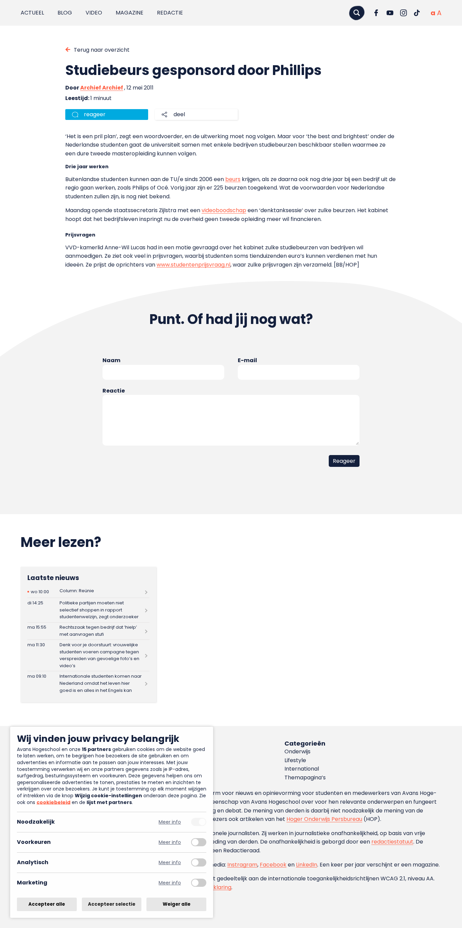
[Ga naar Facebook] (376, 13)
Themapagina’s (305, 777)
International (301, 769)
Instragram (242, 865)
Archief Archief (101, 88)
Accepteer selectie (111, 904)
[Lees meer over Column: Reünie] (88, 592)
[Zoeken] (356, 12)
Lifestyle (295, 760)
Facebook (273, 865)
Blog (64, 13)
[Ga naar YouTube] (390, 13)
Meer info (170, 822)
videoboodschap (224, 210)
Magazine (129, 13)
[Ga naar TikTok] (417, 13)
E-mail (247, 360)
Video (94, 13)
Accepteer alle (46, 904)
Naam (111, 360)
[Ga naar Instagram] (403, 13)
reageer (95, 114)
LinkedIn (306, 865)
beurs (232, 179)
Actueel (32, 13)
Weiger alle (176, 904)
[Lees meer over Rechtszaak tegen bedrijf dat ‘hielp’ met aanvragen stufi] (88, 631)
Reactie (113, 391)
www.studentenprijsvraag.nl (193, 265)
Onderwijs (297, 751)
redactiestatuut (392, 842)
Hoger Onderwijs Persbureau (324, 819)
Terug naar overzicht (102, 50)
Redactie (170, 13)
